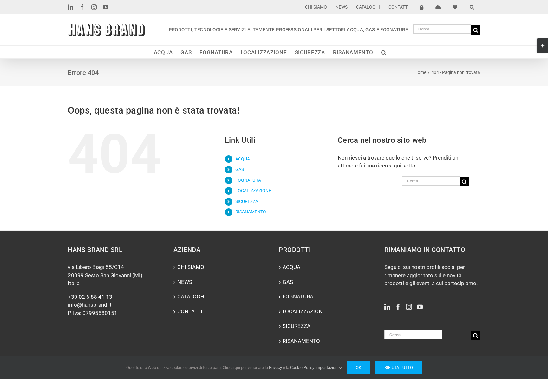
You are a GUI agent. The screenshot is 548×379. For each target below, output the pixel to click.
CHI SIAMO (190, 267)
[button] (384, 52)
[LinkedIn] (387, 307)
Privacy (275, 367)
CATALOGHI (191, 296)
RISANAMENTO (250, 211)
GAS (239, 169)
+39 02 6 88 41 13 (90, 297)
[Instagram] (409, 307)
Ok (358, 367)
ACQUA (242, 158)
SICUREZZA (246, 201)
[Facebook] (398, 307)
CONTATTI (189, 311)
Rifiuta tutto (398, 367)
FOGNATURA (248, 180)
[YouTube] (420, 307)
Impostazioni (327, 367)
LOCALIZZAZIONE (253, 190)
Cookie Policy (302, 367)
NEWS (184, 282)
